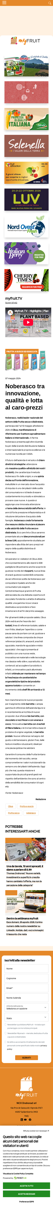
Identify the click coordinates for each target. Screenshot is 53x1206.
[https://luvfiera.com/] (26, 202)
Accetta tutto (26, 1186)
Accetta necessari (26, 1194)
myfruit (11, 892)
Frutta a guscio (27, 806)
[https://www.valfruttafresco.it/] (26, 121)
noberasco (31, 813)
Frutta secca (13, 813)
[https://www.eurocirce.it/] (26, 67)
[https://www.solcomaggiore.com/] (27, 94)
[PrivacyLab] (19, 1177)
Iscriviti (26, 1057)
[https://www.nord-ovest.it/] (26, 228)
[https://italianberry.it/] (26, 255)
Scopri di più (11, 302)
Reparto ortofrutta (18, 840)
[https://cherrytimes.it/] (26, 282)
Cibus (10, 806)
